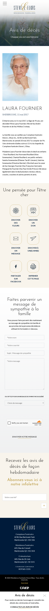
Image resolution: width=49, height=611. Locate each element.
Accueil (18, 3)
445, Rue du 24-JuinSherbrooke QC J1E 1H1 (24, 560)
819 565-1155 (24, 569)
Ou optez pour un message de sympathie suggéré (24, 396)
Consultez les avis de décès (24, 607)
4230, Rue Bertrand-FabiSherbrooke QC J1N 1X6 (24, 538)
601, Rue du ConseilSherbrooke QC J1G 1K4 (24, 549)
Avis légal (24, 583)
